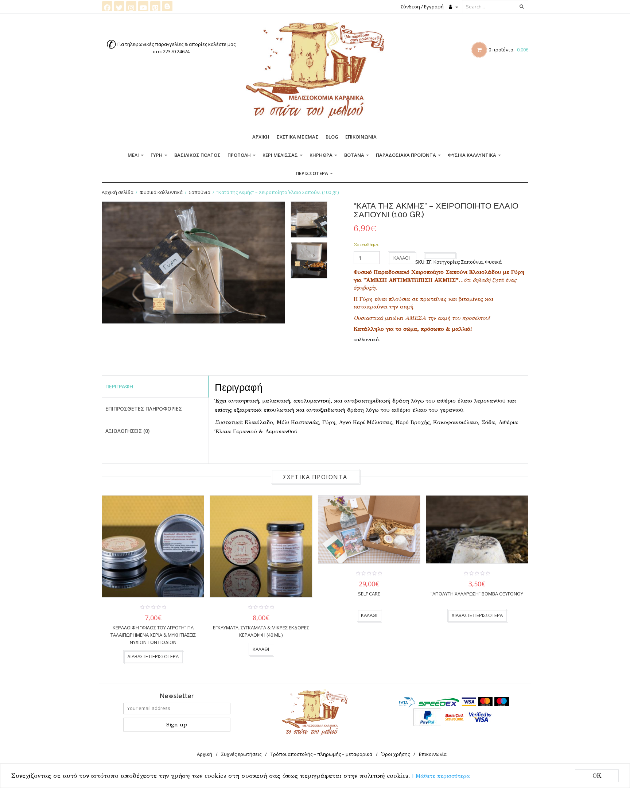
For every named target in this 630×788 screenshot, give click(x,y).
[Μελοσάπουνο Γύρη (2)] (309, 219)
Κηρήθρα (322, 155)
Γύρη (157, 155)
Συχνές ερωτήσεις (241, 754)
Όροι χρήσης (395, 754)
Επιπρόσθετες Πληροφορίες (143, 408)
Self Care (369, 593)
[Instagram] (131, 6)
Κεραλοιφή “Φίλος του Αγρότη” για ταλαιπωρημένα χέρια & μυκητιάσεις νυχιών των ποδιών (153, 634)
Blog (332, 136)
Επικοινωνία (361, 136)
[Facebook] (107, 6)
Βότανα (354, 155)
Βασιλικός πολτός (197, 155)
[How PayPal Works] (427, 716)
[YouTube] (143, 6)
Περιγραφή (119, 386)
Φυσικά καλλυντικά (472, 155)
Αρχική (260, 136)
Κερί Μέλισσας (280, 155)
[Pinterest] (155, 6)
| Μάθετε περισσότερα (441, 776)
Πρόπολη (240, 155)
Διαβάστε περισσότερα (153, 656)
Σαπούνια (199, 192)
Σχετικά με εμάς (297, 136)
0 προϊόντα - (508, 49)
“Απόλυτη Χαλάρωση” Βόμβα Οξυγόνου (477, 593)
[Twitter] (119, 6)
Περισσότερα (312, 173)
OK (597, 776)
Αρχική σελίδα (117, 192)
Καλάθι (401, 258)
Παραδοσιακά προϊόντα (406, 155)
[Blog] (167, 6)
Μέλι (134, 155)
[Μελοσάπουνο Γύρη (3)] (309, 260)
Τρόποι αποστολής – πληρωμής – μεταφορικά (321, 754)
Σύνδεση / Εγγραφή (422, 6)
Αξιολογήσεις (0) (127, 430)
